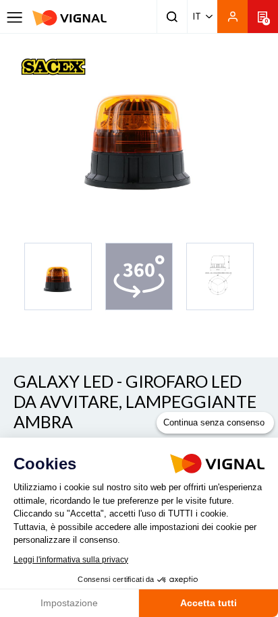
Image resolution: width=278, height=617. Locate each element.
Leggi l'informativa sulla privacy (70, 559)
